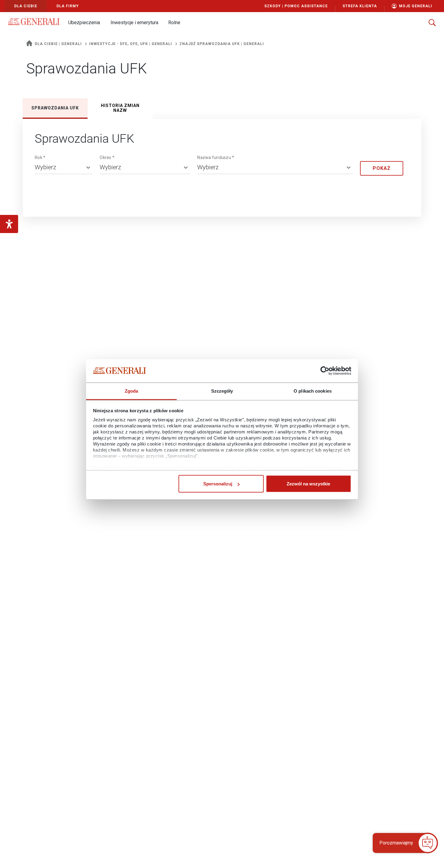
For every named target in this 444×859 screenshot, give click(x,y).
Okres (107, 157)
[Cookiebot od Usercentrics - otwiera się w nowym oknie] (324, 370)
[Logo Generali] (34, 21)
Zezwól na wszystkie (308, 483)
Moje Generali (415, 6)
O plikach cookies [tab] (313, 390)
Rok (40, 157)
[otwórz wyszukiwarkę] (432, 22)
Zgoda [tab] (131, 390)
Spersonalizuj (217, 483)
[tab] (55, 108)
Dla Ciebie (25, 6)
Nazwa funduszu (215, 157)
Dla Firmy (67, 6)
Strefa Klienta (360, 6)
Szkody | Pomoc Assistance (296, 6)
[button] (84, 22)
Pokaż (382, 168)
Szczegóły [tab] (222, 390)
